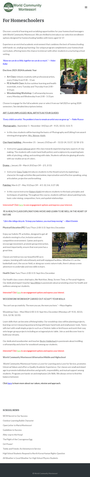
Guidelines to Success (12, 430)
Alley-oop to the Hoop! (13, 434)
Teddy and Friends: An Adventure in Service (22, 448)
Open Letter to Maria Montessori (17, 425)
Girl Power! (8, 444)
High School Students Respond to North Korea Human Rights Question (34, 453)
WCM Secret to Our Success (15, 416)
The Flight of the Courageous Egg (17, 439)
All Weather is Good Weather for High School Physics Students (30, 458)
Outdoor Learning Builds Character (18, 420)
